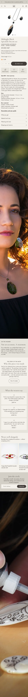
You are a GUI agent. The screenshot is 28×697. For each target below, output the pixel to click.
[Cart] (26, 6)
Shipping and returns (7, 125)
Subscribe (21, 486)
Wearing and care (6, 122)
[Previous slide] (1, 2)
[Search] (5, 6)
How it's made (14, 381)
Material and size (5, 118)
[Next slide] (26, 2)
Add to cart (20, 64)
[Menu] (1, 6)
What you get (4, 115)
